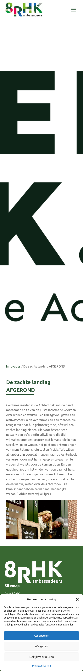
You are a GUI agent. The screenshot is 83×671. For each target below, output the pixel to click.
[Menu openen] (73, 9)
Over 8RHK (12, 593)
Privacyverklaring (41, 665)
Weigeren (41, 646)
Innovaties (13, 366)
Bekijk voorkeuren (41, 656)
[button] (77, 599)
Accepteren (41, 635)
